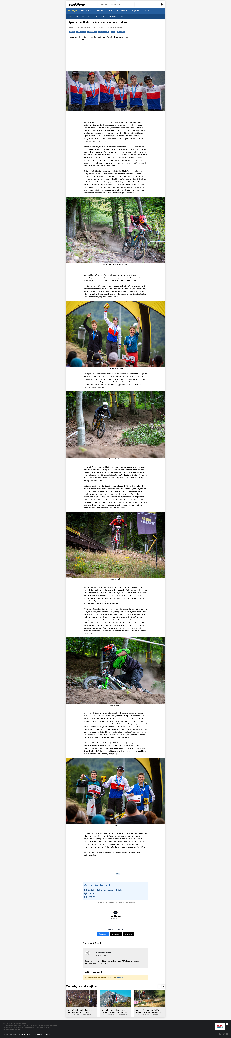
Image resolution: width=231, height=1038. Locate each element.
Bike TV (146, 11)
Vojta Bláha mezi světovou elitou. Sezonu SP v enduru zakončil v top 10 (114, 1011)
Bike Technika (86, 11)
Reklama (5, 1034)
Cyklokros (112, 16)
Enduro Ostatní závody (98, 27)
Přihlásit (109, 978)
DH (83, 16)
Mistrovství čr (81, 31)
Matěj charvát (92, 31)
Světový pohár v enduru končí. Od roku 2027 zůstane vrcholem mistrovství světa (80, 1011)
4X (89, 16)
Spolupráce (38, 1034)
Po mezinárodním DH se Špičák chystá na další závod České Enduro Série (149, 1011)
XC (77, 16)
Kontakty (30, 1034)
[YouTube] (227, 1034)
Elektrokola (99, 11)
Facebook (104, 934)
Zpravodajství (72, 11)
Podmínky (13, 1034)
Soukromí (22, 1034)
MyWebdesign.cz (17, 1030)
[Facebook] (220, 1034)
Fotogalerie (135, 11)
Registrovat (119, 978)
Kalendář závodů (121, 11)
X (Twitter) (117, 934)
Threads (129, 934)
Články (109, 11)
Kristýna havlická (103, 31)
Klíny (113, 31)
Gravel (103, 16)
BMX (121, 16)
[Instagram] (224, 1034)
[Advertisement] (115, 56)
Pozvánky (155, 1014)
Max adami (121, 31)
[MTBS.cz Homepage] (77, 4)
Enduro (70, 16)
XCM (95, 16)
